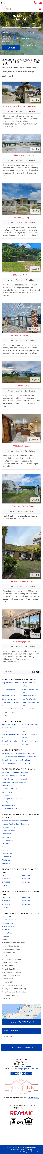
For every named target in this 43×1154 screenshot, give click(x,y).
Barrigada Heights (8, 830)
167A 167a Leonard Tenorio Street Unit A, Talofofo (22, 106)
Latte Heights (6, 837)
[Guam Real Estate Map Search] (21, 1014)
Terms (23, 1150)
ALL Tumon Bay (7, 916)
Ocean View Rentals (9, 699)
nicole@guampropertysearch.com (24, 1068)
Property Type (6, 36)
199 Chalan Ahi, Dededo (21, 446)
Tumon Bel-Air (7, 857)
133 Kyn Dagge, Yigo (21, 217)
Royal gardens (7, 853)
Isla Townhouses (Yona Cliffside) (13, 776)
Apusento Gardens (8, 805)
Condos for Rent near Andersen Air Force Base (19, 757)
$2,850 (34, 329)
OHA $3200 (6, 882)
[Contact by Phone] (35, 2)
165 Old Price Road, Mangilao (21, 155)
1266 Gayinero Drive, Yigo (21, 335)
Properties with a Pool (30, 725)
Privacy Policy (33, 1098)
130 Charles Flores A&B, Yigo (21, 581)
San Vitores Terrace (9, 920)
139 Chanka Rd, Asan (21, 275)
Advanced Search (29, 46)
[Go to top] (36, 1141)
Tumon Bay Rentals (9, 689)
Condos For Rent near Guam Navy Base (16, 763)
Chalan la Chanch (8, 827)
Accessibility (15, 1150)
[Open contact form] (40, 2)
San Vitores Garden (9, 923)
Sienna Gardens (7, 834)
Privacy (29, 1150)
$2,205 (35, 99)
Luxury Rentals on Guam (11, 709)
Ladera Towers (7, 863)
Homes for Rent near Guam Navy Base (16, 760)
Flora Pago (5, 802)
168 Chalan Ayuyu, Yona (21, 641)
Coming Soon (7, 1036)
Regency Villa (6, 930)
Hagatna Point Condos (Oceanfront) (15, 772)
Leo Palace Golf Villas (9, 789)
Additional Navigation (21, 1047)
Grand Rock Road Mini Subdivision (14, 782)
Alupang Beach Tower (10, 808)
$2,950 (35, 379)
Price (3, 29)
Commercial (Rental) (9, 41)
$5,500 (35, 575)
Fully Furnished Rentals (10, 683)
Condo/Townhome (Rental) (24, 38)
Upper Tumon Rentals (30, 709)
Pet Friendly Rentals (9, 696)
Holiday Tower (7, 792)
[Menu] (39, 8)
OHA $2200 (6, 875)
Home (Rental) (7, 38)
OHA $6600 (6, 885)
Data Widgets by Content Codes (30, 1152)
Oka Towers (6, 795)
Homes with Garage (9, 725)
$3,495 (34, 439)
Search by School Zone (11, 1030)
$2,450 (35, 211)
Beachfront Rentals (29, 699)
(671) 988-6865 (25, 1066)
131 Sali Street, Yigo (21, 386)
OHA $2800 (26, 879)
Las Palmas (6, 844)
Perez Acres (6, 850)
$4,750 (35, 499)
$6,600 (35, 635)
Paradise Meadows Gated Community (15, 824)
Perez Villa (5, 847)
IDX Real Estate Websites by (15, 1148)
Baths (34, 23)
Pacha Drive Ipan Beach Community (15, 779)
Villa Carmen (6, 860)
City (3, 23)
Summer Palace (7, 840)
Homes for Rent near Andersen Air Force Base (19, 753)
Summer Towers (8, 933)
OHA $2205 (6, 897)
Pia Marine (6, 936)
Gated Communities (29, 696)
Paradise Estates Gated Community (15, 821)
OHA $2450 (26, 875)
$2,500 (35, 268)
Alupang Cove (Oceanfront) (12, 799)
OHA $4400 (26, 882)
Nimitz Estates (7, 785)
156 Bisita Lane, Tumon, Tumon (21, 506)
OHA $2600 (6, 879)
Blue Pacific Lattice (8, 926)
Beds (23, 23)
